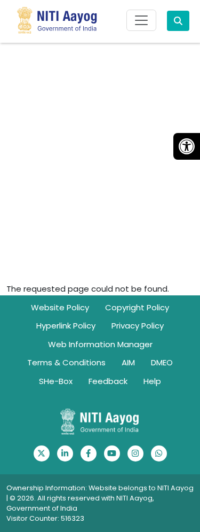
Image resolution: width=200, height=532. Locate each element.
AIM (128, 362)
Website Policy (60, 307)
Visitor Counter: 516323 (45, 518)
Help (152, 381)
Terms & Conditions (66, 362)
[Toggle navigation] (141, 20)
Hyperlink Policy (65, 325)
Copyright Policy (137, 307)
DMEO (162, 362)
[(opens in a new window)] (42, 453)
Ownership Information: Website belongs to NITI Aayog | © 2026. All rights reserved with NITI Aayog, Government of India (100, 498)
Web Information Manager (100, 344)
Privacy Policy (137, 325)
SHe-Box (56, 381)
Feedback (108, 381)
